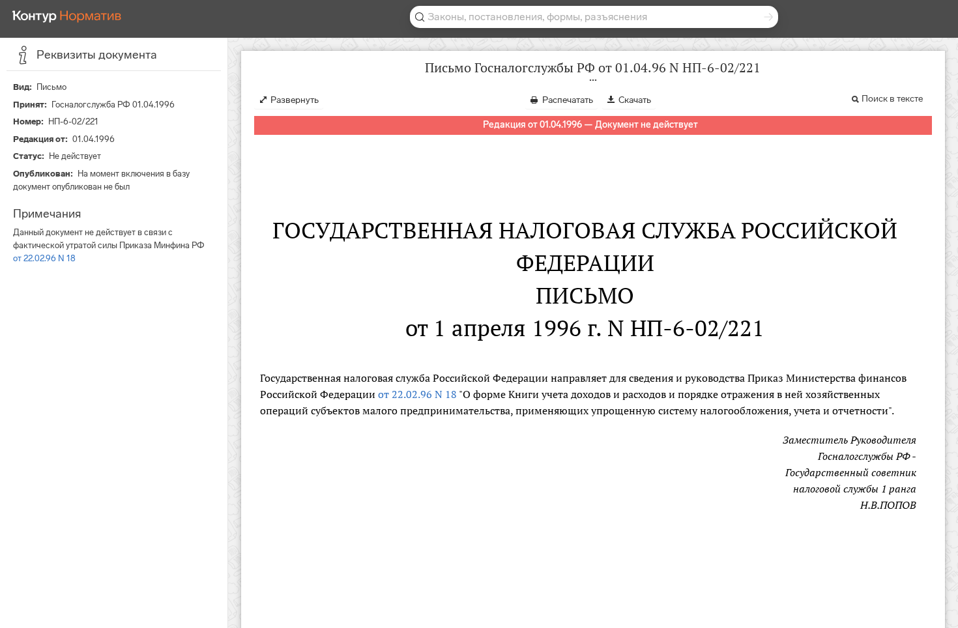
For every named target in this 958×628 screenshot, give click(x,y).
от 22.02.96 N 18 (44, 258)
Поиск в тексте (892, 98)
